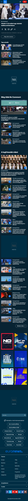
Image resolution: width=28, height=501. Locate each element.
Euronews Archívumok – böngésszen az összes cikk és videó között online (20, 476)
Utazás (19, 441)
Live (25, 1)
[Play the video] (14, 11)
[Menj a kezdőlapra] (5, 1)
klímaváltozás (7, 438)
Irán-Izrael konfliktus (14, 424)
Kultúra (16, 468)
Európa (2, 459)
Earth (16, 462)
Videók (2, 471)
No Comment (4, 115)
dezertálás (18, 445)
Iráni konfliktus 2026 (14, 427)
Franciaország (10, 441)
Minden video (20, 326)
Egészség (17, 465)
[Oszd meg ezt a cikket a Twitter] (5, 29)
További (3, 486)
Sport (14, 219)
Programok (17, 471)
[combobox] (14, 415)
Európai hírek (4, 170)
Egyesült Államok (19, 438)
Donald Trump (20, 431)
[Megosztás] (8, 29)
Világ (14, 210)
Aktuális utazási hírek (18, 178)
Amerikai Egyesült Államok (19, 185)
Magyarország (16, 292)
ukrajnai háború (8, 431)
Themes (3, 456)
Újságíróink (3, 474)
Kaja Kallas (9, 445)
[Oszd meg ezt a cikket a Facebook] (2, 29)
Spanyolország (10, 434)
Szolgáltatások (4, 483)
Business (3, 462)
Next (2, 465)
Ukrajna (20, 434)
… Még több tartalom (8, 36)
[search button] (24, 415)
